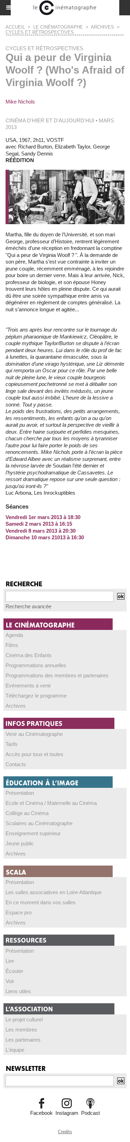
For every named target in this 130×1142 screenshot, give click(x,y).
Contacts (16, 764)
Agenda (14, 635)
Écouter (14, 971)
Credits (65, 1131)
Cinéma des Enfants (29, 655)
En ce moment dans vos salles (41, 902)
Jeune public (20, 843)
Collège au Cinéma (27, 813)
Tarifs (12, 744)
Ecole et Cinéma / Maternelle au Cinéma (51, 803)
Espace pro (19, 912)
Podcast (90, 1113)
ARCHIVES (102, 27)
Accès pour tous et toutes (34, 754)
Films (12, 645)
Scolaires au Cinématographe (39, 823)
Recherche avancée (28, 606)
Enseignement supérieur (33, 833)
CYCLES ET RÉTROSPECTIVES (40, 32)
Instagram (66, 1113)
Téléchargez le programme (36, 696)
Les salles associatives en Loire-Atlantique (54, 892)
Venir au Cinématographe (34, 734)
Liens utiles (18, 991)
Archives (16, 706)
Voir (10, 981)
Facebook (41, 1113)
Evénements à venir (28, 685)
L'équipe (15, 1050)
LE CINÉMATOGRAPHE (58, 27)
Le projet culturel (24, 1019)
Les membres (21, 1030)
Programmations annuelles (36, 665)
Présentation (20, 793)
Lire (10, 961)
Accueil (15, 27)
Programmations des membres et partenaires (57, 675)
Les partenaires (23, 1040)
